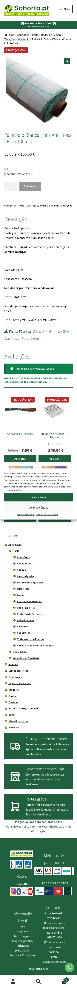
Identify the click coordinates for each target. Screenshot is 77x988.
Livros (20, 595)
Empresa (22, 931)
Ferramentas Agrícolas (30, 582)
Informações (22, 936)
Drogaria (13, 689)
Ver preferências (38, 507)
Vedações (9, 39)
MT (6, 169)
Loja (22, 926)
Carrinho (59, 978)
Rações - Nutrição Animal (23, 708)
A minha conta (13, 981)
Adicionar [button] (20, 458)
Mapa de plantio (22, 941)
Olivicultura (20, 652)
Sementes (23, 626)
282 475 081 (54, 918)
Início (11, 35)
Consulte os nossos (32, 826)
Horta (35, 35)
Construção (15, 677)
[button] (67, 61)
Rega (11, 714)
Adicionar (30, 186)
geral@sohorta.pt (54, 961)
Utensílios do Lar (18, 721)
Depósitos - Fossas (19, 683)
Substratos (23, 633)
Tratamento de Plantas (30, 639)
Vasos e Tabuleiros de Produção (35, 645)
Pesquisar (38, 981)
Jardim (12, 696)
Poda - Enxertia (26, 607)
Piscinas (13, 702)
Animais (13, 664)
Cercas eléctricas (18, 670)
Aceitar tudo (38, 497)
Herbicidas (23, 588)
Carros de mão (25, 576)
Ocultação (23, 39)
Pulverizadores (25, 620)
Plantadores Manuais (29, 601)
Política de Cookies (26, 514)
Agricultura (23, 35)
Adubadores (24, 563)
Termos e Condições (22, 955)
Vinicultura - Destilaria (26, 658)
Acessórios (23, 557)
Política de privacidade (47, 514)
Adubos (21, 570)
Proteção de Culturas (29, 614)
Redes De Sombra (51, 35)
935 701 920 (54, 937)
